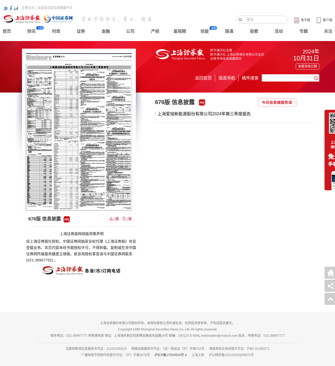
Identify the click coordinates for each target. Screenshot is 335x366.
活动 (279, 31)
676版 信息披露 (175, 102)
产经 (155, 31)
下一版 (127, 218)
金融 (106, 31)
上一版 (114, 218)
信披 (204, 31)
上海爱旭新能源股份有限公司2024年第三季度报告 (204, 114)
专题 (303, 31)
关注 (328, 31)
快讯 (31, 31)
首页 (7, 31)
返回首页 (203, 78)
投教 (254, 31)
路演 (229, 31)
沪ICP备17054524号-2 (171, 355)
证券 (81, 31)
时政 (56, 31)
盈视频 (180, 31)
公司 (130, 31)
